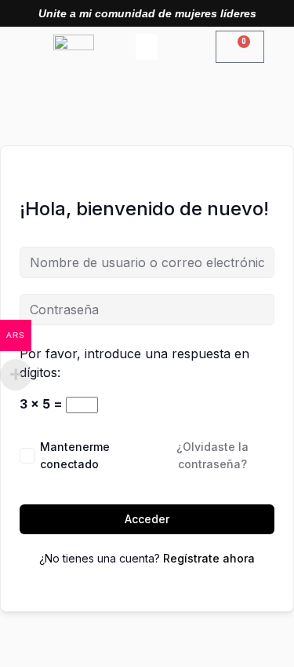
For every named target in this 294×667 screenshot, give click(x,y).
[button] (147, 47)
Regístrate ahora (209, 558)
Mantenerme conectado (75, 455)
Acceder (147, 519)
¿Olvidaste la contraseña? (212, 455)
